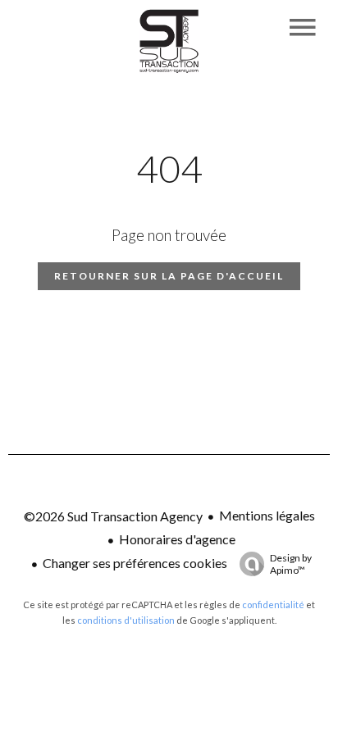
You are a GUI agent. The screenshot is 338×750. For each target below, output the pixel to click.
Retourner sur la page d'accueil (169, 276)
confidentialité (273, 604)
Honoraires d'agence (177, 539)
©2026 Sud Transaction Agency (113, 516)
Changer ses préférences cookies (135, 562)
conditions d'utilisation (126, 620)
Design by (291, 564)
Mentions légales (267, 515)
